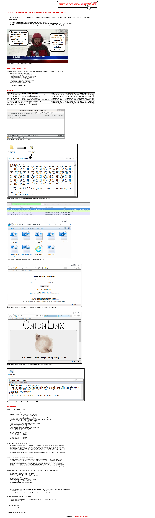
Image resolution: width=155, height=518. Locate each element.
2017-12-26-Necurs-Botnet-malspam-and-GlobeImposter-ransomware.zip (30, 25)
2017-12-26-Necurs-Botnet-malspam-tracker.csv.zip (24, 22)
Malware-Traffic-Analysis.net (81, 516)
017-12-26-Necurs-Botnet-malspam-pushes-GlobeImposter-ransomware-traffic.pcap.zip (34, 23)
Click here (9, 512)
